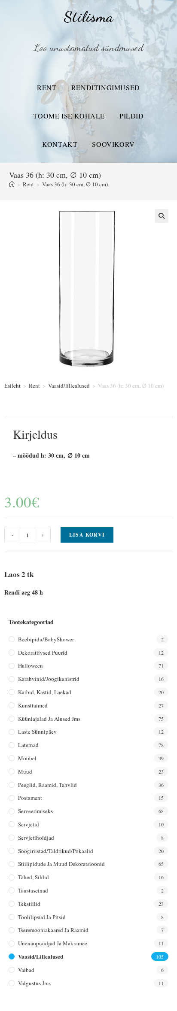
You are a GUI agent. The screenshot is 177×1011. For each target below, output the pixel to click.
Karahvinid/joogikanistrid (48, 679)
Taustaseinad (33, 890)
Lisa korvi (87, 534)
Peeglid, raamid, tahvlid (47, 785)
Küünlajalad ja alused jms (49, 719)
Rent (46, 87)
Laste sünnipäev (37, 731)
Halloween (30, 665)
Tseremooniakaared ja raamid (53, 930)
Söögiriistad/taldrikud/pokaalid (55, 851)
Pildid (131, 115)
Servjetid (28, 824)
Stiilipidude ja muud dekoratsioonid (61, 864)
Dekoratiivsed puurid (42, 652)
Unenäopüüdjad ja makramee (52, 943)
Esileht (12, 385)
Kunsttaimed (33, 705)
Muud (25, 771)
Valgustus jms (34, 983)
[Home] (12, 184)
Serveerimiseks (35, 811)
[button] (161, 216)
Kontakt (59, 144)
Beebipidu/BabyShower (46, 639)
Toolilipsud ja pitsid (42, 917)
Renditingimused (105, 87)
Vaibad (26, 970)
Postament (30, 798)
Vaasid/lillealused (69, 385)
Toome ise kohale (69, 115)
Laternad (28, 745)
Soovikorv (113, 144)
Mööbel (27, 758)
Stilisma (88, 17)
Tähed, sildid (33, 877)
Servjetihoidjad (36, 837)
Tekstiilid (29, 904)
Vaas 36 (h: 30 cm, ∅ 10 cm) (75, 184)
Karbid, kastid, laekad (44, 692)
